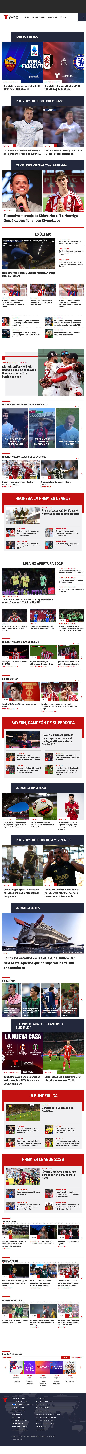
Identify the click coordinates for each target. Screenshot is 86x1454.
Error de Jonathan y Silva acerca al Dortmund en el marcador (65, 1130)
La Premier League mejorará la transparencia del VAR (67, 545)
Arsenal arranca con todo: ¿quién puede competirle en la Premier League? (14, 1283)
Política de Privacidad (19, 1401)
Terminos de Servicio (18, 1411)
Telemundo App (40, 1430)
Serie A (63, 17)
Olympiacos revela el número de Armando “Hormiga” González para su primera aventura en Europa (59, 706)
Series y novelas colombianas (45, 1417)
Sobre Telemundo (17, 1414)
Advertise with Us (17, 1423)
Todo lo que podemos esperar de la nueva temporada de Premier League (28, 533)
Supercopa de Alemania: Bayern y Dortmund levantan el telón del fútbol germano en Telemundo (67, 1143)
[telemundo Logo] (5, 1400)
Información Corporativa (19, 1420)
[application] (29, 253)
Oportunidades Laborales (19, 1430)
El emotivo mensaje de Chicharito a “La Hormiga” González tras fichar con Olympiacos (25, 322)
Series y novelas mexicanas (45, 1420)
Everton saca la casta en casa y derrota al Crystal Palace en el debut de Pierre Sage (28, 1207)
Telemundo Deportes (42, 1411)
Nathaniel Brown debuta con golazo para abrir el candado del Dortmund (67, 757)
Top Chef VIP (40, 1398)
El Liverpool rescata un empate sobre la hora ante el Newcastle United (18, 483)
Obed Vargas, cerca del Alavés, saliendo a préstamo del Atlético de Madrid (26, 334)
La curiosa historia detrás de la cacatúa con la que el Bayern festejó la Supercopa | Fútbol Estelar (67, 771)
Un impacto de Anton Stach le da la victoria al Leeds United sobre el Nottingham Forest (67, 1207)
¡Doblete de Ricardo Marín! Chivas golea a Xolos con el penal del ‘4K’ (70, 662)
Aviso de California (18, 1408)
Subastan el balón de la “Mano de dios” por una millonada (67, 333)
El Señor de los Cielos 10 (44, 1401)
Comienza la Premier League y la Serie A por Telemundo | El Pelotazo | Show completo (14, 1243)
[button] (29, 253)
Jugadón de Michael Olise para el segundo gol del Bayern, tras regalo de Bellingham (29, 770)
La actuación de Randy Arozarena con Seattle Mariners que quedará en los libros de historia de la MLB (67, 322)
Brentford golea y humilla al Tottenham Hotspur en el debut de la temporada (67, 1194)
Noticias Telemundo (42, 1408)
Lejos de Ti (40, 1404)
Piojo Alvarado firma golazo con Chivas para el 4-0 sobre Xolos (41, 662)
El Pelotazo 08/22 (41, 1241)
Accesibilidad (16, 1417)
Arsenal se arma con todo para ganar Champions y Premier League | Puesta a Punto (69, 1283)
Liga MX (26, 17)
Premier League (38, 17)
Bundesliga (52, 17)
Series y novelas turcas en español (48, 1414)
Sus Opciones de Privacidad (24, 1404)
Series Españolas (41, 1427)
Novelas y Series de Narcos (45, 1423)
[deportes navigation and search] (82, 17)
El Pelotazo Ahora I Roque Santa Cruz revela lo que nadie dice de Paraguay (42, 1322)
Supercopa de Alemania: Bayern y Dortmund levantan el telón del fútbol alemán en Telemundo (29, 1143)
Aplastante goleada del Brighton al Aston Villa (28, 1193)
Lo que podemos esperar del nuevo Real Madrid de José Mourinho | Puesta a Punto (40, 1283)
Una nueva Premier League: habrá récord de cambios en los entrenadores (67, 533)
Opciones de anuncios (18, 1398)
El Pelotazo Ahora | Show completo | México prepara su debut (15, 1321)
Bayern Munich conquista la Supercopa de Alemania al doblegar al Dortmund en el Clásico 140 (57, 739)
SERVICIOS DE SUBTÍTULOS (19, 1427)
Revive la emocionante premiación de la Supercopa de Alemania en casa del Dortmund (28, 757)
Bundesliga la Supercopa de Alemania (57, 1109)
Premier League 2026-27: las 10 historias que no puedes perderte (60, 512)
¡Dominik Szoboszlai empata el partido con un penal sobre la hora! (59, 1175)
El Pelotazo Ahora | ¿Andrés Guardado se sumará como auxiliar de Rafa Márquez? (71, 1322)
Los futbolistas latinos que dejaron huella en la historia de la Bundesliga (28, 1130)
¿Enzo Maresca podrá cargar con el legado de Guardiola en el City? (28, 546)
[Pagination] (75, 406)
